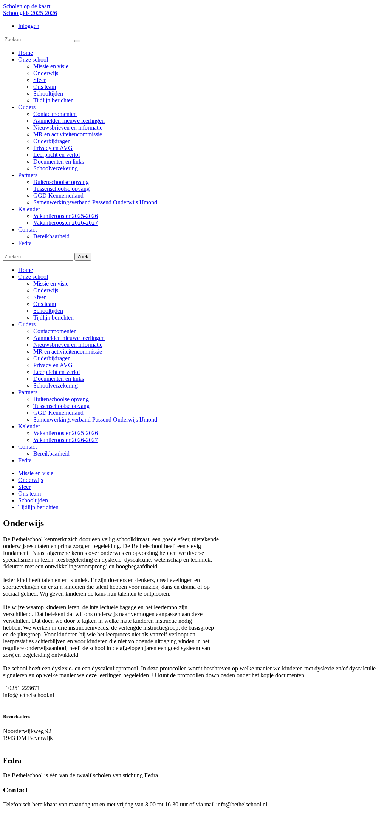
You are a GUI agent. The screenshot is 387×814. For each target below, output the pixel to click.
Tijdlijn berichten (53, 317)
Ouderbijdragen (52, 358)
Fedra (25, 460)
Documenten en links (58, 378)
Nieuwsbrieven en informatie (67, 344)
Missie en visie (50, 283)
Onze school (33, 276)
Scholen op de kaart (26, 6)
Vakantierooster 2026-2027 (65, 440)
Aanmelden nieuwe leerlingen (69, 338)
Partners (27, 392)
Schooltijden (48, 310)
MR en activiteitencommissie (67, 351)
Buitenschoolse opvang (61, 399)
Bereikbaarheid (51, 453)
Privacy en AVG (53, 365)
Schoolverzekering (55, 385)
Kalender (29, 426)
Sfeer (39, 297)
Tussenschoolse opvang (61, 406)
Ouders (27, 324)
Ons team (44, 304)
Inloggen (28, 26)
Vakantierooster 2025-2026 (65, 433)
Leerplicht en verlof (56, 372)
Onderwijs (45, 290)
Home (25, 270)
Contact (27, 446)
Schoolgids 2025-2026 (30, 13)
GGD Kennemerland (58, 412)
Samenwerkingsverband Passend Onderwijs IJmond (95, 419)
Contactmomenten (55, 331)
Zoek (82, 256)
